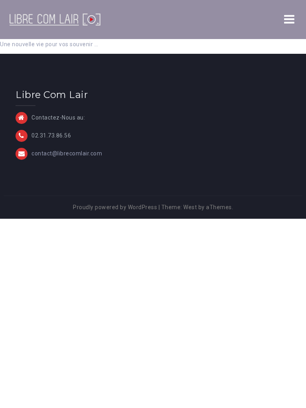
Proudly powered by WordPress (115, 207)
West (190, 207)
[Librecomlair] (55, 19)
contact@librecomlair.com (66, 153)
